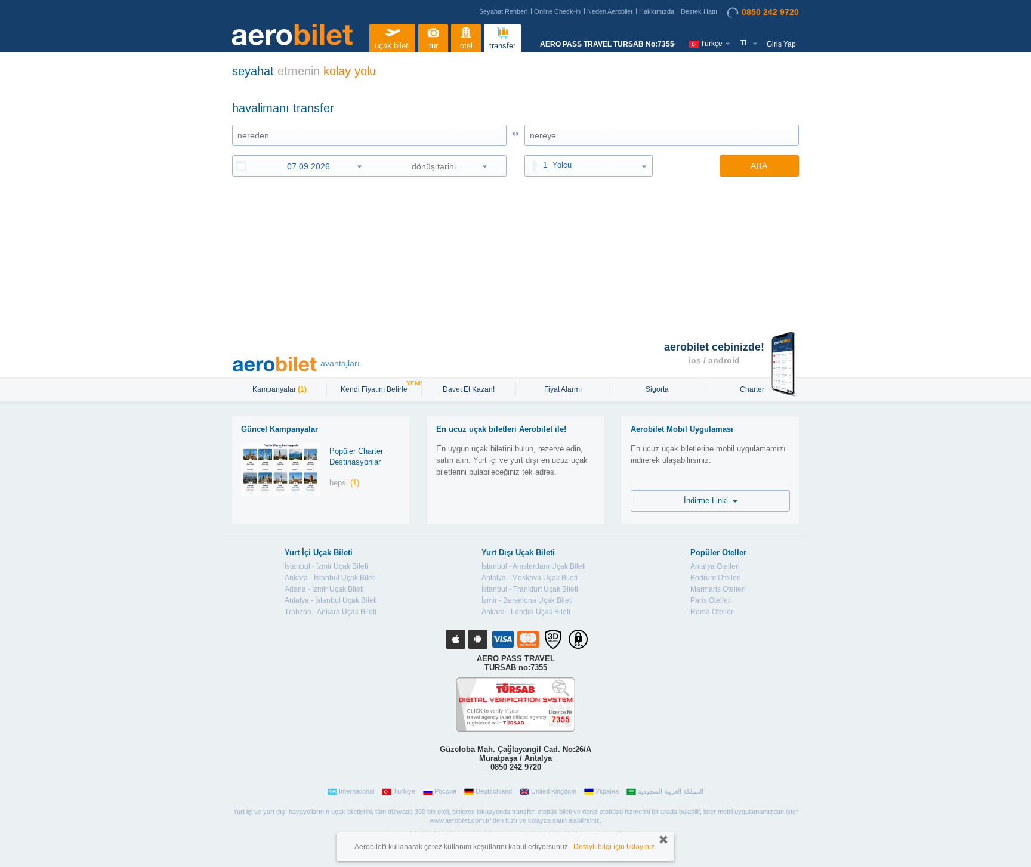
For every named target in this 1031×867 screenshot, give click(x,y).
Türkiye (404, 791)
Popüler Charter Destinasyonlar (356, 457)
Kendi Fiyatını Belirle (375, 388)
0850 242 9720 (770, 12)
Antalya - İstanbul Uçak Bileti (331, 600)
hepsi (344, 482)
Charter (752, 389)
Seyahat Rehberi (503, 11)
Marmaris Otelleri (718, 589)
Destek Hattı (699, 11)
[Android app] (477, 639)
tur (433, 45)
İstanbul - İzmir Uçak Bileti (326, 566)
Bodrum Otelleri (715, 578)
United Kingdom (553, 791)
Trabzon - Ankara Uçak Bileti (330, 612)
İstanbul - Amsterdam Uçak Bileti (533, 566)
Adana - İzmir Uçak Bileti (324, 589)
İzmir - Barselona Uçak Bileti (527, 600)
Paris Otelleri (711, 600)
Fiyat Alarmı (563, 389)
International (356, 791)
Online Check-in (557, 11)
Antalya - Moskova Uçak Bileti (529, 578)
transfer (502, 45)
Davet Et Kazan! (469, 389)
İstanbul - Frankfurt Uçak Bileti (529, 589)
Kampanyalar (279, 389)
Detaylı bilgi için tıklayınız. (614, 847)
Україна (607, 791)
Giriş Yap (781, 44)
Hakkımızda (656, 11)
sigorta (657, 389)
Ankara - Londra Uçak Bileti (525, 612)
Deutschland (494, 791)
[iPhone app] (455, 639)
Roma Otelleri (712, 612)
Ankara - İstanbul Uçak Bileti (330, 578)
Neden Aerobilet (609, 11)
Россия (445, 791)
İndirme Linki (708, 500)
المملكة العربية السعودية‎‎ (670, 791)
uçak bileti (392, 45)
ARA (759, 166)
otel (466, 45)
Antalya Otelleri (715, 566)
